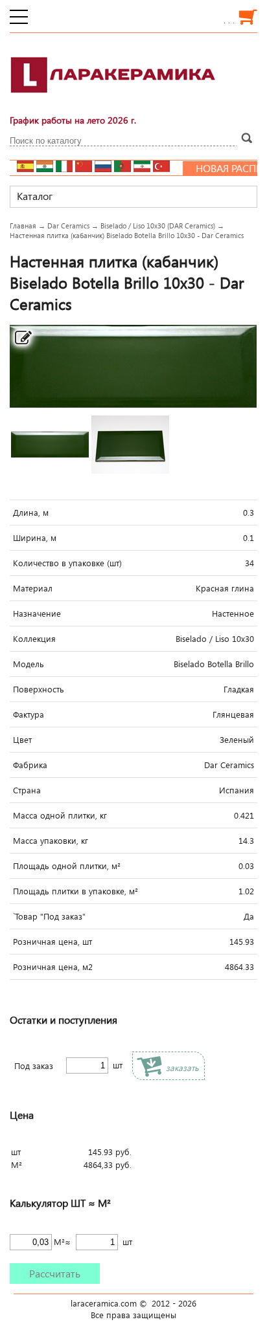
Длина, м (31, 512)
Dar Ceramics (68, 225)
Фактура (28, 714)
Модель (28, 664)
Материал (32, 588)
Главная (23, 225)
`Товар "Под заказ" (49, 916)
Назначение (37, 613)
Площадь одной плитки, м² (67, 866)
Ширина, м (34, 538)
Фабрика (30, 765)
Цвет (22, 739)
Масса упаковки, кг (50, 840)
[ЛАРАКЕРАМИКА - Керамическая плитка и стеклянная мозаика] (113, 100)
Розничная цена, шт (52, 941)
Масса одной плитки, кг (60, 815)
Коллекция (34, 639)
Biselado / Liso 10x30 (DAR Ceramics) (157, 225)
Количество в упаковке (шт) (67, 563)
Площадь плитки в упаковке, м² (75, 891)
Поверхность (38, 689)
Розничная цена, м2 (53, 967)
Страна (27, 790)
